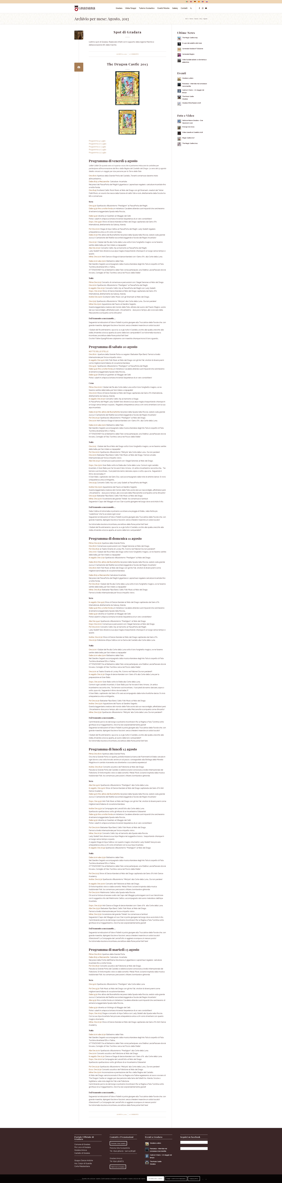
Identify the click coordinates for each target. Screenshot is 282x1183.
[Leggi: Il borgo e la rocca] (179, 128)
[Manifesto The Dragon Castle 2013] (78, 67)
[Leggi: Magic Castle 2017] (179, 139)
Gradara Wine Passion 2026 (191, 103)
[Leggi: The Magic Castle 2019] (179, 39)
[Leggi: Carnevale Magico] (179, 55)
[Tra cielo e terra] (78, 35)
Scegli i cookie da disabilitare (176, 1178)
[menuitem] (187, 1)
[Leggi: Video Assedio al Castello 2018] (179, 133)
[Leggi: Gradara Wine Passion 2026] (179, 104)
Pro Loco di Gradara (82, 1147)
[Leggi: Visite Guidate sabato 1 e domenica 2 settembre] (179, 61)
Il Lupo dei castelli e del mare (192, 43)
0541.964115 (118, 1151)
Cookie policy (193, 1178)
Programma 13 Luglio (97, 153)
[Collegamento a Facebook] (199, 8)
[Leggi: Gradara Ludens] (179, 79)
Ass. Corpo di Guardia (83, 1163)
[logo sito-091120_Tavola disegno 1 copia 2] (85, 8)
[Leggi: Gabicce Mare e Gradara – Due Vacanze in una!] (179, 121)
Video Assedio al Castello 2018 (192, 132)
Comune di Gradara (82, 1144)
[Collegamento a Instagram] (202, 8)
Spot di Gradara (127, 32)
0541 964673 (118, 1161)
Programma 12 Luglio (97, 150)
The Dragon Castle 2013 (127, 64)
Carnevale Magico (188, 54)
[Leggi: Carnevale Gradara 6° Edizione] (179, 50)
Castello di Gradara (82, 1153)
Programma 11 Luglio (97, 147)
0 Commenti (134, 54)
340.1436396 (130, 1151)
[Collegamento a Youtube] (206, 8)
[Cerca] (191, 8)
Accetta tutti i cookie (155, 1178)
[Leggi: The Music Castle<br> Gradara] (179, 97)
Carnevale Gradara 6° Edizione (192, 48)
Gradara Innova (80, 1150)
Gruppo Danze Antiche (83, 1160)
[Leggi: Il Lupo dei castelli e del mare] (179, 44)
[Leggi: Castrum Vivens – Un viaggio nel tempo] (179, 91)
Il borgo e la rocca (188, 127)
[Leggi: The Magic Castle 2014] (179, 144)
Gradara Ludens (187, 78)
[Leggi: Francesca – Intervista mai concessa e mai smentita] (179, 85)
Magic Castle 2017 (188, 138)
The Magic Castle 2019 (190, 37)
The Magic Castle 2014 (190, 143)
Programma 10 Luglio (97, 144)
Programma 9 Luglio (97, 141)
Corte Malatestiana (82, 1166)
